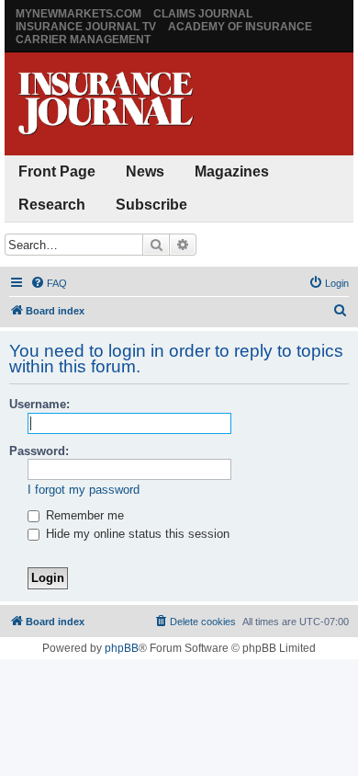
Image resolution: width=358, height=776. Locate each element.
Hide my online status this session (135, 534)
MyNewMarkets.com (78, 13)
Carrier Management (83, 39)
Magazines (232, 171)
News (145, 171)
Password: (39, 451)
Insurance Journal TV (86, 26)
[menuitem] (48, 283)
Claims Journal (202, 13)
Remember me (83, 515)
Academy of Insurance (240, 26)
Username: (39, 404)
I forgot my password (84, 489)
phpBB (122, 648)
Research (51, 204)
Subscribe (151, 204)
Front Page (56, 171)
